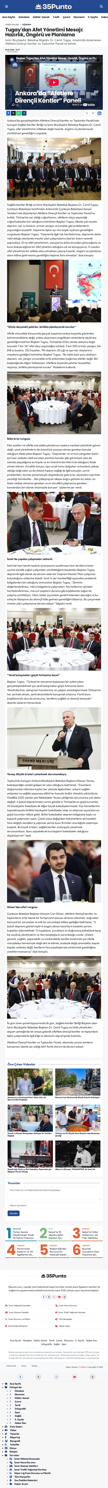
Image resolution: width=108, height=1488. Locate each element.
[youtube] (74, 1376)
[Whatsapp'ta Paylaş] (18, 113)
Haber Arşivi (64, 1326)
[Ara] (101, 6)
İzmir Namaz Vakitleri (19, 1312)
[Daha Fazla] (24, 113)
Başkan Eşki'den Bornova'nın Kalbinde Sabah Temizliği (58, 1251)
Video (13, 1430)
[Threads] (64, 1297)
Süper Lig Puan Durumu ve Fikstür (32, 1473)
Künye (23, 1366)
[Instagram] (54, 1297)
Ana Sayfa (8, 17)
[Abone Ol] (99, 112)
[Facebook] (43, 1297)
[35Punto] (54, 6)
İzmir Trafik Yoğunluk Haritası (71, 1312)
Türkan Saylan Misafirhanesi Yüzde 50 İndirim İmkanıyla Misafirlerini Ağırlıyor (24, 1234)
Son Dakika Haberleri (18, 1326)
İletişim (35, 1366)
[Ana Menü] (6, 6)
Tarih (56, 17)
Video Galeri (12, 24)
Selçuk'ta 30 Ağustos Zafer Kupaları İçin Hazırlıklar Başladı (58, 1234)
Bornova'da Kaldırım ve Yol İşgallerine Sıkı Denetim (25, 1251)
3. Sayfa (93, 17)
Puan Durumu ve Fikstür (19, 1319)
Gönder (14, 1213)
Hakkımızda (11, 1366)
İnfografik (46, 1344)
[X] (49, 1297)
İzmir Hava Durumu (68, 1305)
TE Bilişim (82, 1367)
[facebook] (20, 1376)
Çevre (66, 17)
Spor (51, 1229)
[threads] (92, 1376)
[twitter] (38, 1376)
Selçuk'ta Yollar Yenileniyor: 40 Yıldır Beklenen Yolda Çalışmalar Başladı (91, 1234)
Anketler (15, 1444)
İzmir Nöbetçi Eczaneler (20, 1305)
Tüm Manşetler (65, 1319)
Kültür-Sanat (41, 17)
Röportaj (15, 1437)
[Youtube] (59, 1297)
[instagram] (56, 1376)
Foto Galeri (16, 1426)
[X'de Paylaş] (13, 113)
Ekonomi (79, 17)
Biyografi (15, 1440)
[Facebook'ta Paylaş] (8, 113)
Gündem (24, 17)
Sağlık (57, 1344)
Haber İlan (91, 1340)
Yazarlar (15, 1433)
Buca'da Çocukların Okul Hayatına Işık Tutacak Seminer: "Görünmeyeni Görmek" (91, 1251)
